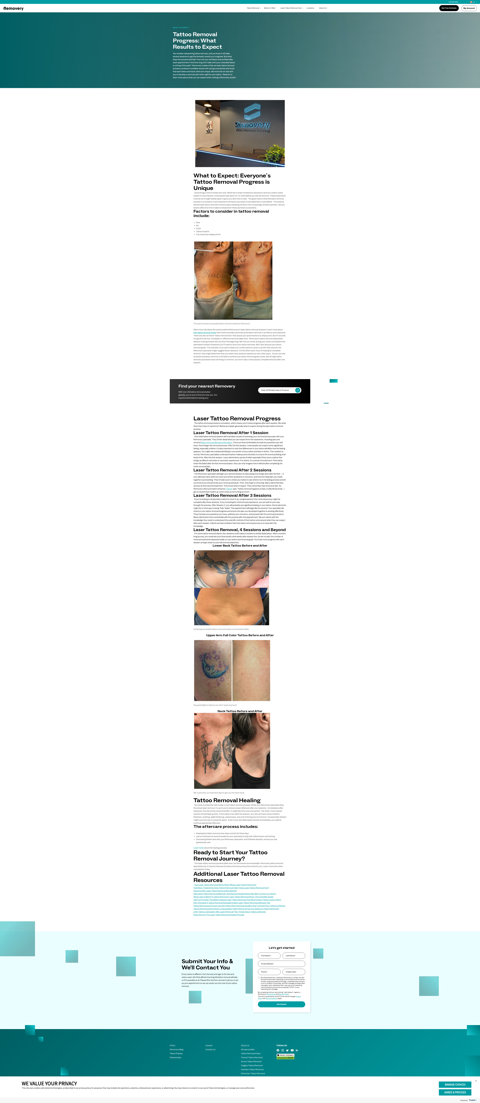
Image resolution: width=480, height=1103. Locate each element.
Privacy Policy (284, 994)
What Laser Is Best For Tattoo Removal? (211, 897)
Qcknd (229, 489)
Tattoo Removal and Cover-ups (207, 906)
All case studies (247, 1049)
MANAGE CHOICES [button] (455, 1084)
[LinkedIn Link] (296, 1052)
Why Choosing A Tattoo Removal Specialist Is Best (216, 903)
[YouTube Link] (292, 1052)
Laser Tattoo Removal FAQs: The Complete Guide (251, 897)
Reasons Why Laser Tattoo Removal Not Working (215, 891)
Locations (310, 8)
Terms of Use (271, 994)
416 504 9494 (453, 2)
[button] (475, 1081)
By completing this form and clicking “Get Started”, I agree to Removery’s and (279, 993)
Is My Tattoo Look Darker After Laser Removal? (214, 912)
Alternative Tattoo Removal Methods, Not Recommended (219, 894)
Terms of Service (271, 998)
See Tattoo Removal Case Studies (236, 906)
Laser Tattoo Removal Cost (291, 8)
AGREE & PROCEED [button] (455, 1092)
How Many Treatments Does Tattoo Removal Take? (216, 888)
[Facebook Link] (277, 1052)
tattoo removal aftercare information (216, 442)
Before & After (269, 8)
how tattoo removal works (205, 333)
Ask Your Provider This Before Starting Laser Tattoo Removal (220, 900)
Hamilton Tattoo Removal (252, 1069)
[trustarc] (472, 1100)
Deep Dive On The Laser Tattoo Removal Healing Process (219, 915)
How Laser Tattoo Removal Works (209, 885)
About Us (322, 8)
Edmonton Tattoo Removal (253, 1073)
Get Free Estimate (449, 8)
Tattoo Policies (176, 1053)
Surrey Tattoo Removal (251, 1061)
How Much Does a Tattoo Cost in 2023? (264, 900)
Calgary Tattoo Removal (251, 1065)
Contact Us (210, 1049)
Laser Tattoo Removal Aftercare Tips (254, 903)
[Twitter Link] (287, 1052)
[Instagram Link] (282, 1052)
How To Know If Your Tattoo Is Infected (268, 906)
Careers (208, 1045)
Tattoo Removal (253, 8)
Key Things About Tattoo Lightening (250, 912)
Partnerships (175, 1057)
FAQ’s (172, 1045)
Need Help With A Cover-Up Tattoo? (260, 894)
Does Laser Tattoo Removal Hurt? (254, 888)
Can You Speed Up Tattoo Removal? (263, 909)
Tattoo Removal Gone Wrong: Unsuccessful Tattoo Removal (220, 909)
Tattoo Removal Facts (250, 1053)
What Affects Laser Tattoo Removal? (240, 885)
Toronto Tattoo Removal (251, 1057)
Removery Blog (176, 1049)
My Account (469, 8)
